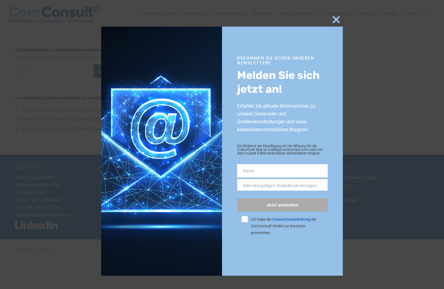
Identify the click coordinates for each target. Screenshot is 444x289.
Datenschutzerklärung (291, 219)
